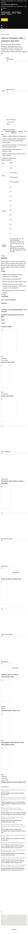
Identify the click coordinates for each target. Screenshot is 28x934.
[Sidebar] (2, 932)
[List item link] (14, 895)
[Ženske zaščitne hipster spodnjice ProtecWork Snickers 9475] (14, 836)
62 (10, 228)
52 (10, 205)
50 (10, 201)
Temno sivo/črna (14, 177)
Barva (3, 90)
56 (10, 215)
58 (10, 219)
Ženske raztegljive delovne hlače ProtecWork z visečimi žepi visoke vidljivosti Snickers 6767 (13, 869)
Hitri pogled (3, 354)
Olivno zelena (13, 172)
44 (10, 187)
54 (10, 210)
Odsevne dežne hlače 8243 (10, 710)
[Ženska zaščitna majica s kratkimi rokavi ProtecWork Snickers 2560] (14, 818)
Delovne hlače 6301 (8, 362)
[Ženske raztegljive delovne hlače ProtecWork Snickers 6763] (14, 790)
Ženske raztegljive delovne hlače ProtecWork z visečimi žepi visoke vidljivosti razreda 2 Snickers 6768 (13, 804)
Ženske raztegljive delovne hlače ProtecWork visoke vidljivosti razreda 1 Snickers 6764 (12, 846)
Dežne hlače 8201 (7, 396)
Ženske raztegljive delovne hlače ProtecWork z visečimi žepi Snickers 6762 (13, 854)
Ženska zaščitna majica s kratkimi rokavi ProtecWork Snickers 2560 (11, 821)
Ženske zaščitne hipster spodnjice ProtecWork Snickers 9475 (13, 839)
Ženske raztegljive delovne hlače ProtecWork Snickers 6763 (12, 793)
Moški (11, 162)
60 (10, 224)
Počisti (8, 124)
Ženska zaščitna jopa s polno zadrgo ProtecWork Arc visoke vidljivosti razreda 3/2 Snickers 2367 (13, 813)
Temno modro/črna (14, 182)
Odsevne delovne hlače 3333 (11, 579)
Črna (11, 168)
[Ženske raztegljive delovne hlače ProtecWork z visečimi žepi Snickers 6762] (14, 851)
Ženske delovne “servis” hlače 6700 (13, 782)
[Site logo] (4, 10)
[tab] (2, 131)
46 (10, 191)
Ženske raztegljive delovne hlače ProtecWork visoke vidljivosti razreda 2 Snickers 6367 (12, 861)
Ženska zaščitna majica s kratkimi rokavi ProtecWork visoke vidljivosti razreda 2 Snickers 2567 (13, 831)
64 (10, 233)
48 (10, 196)
